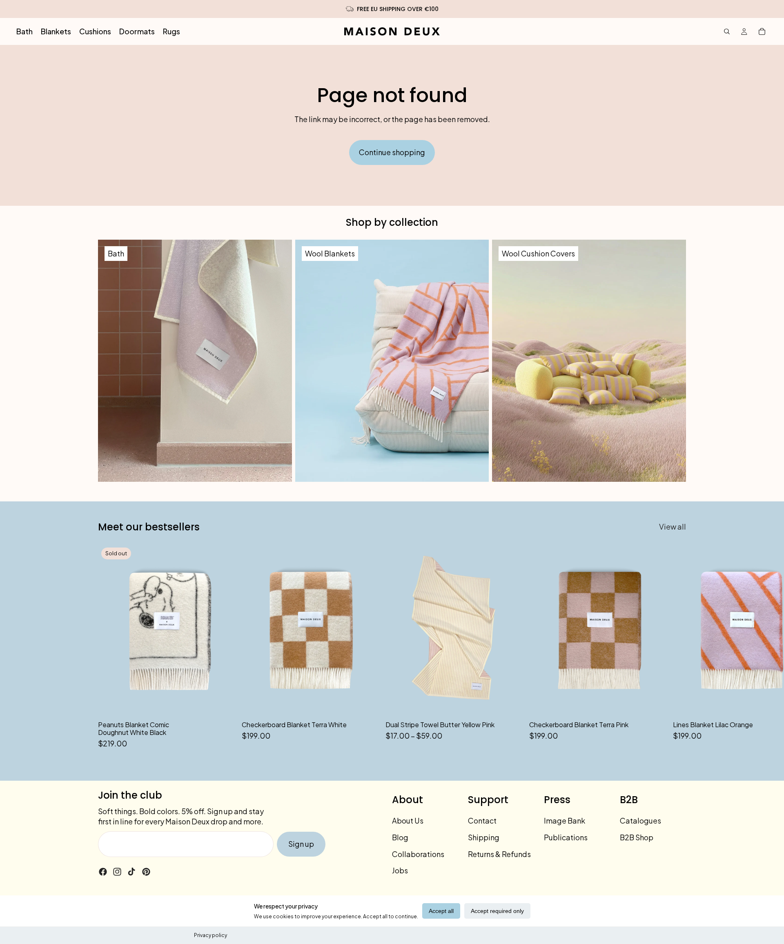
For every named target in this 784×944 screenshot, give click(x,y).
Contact (482, 820)
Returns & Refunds (499, 854)
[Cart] (762, 31)
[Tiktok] (131, 872)
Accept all (441, 911)
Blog (400, 837)
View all (672, 526)
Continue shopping (392, 152)
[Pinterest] (146, 872)
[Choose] (510, 703)
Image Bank (564, 820)
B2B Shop (636, 837)
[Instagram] (117, 872)
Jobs (400, 870)
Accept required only (497, 911)
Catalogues (640, 820)
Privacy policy (210, 935)
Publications (566, 837)
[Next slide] (677, 647)
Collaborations (418, 854)
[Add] (366, 703)
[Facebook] (103, 872)
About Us (407, 820)
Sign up (301, 843)
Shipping (483, 837)
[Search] (727, 31)
